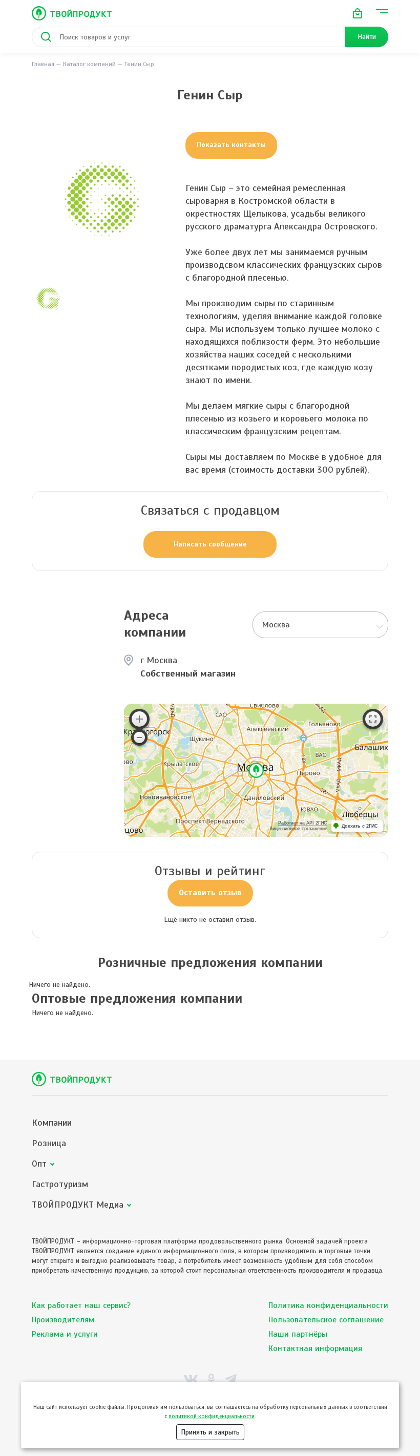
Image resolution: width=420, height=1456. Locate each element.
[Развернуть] (373, 719)
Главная (43, 64)
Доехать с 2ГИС (360, 826)
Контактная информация (315, 1348)
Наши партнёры (297, 1334)
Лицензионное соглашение (298, 828)
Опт (39, 1163)
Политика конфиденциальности (328, 1305)
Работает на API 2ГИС (302, 823)
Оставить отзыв (210, 893)
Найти (367, 36)
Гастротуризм (60, 1184)
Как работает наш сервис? (81, 1305)
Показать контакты (231, 144)
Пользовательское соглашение (326, 1320)
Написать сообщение (210, 544)
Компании (52, 1122)
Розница (49, 1143)
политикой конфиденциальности (212, 1416)
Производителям (63, 1320)
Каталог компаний (89, 64)
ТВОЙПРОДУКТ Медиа (77, 1204)
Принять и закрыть (210, 1432)
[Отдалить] (139, 737)
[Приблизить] (139, 719)
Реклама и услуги (65, 1334)
